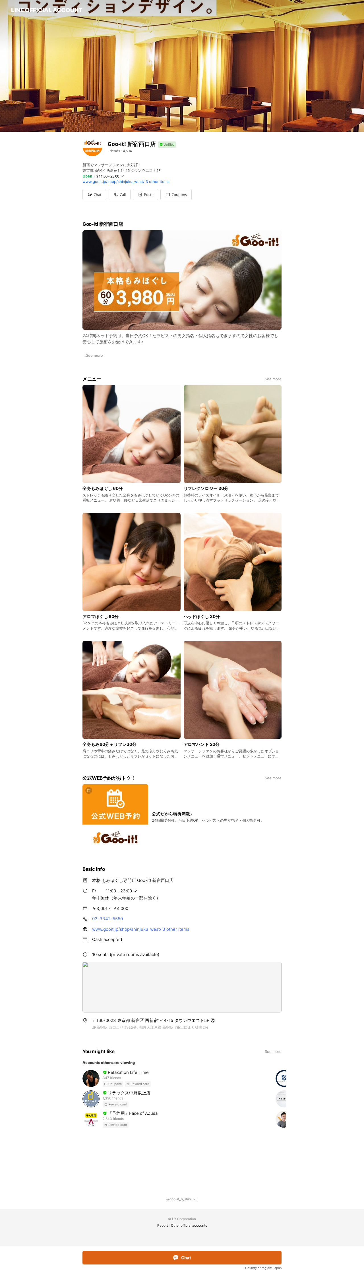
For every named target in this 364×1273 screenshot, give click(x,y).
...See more (92, 355)
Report (162, 1225)
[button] (145, 194)
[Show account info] (167, 144)
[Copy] (212, 1020)
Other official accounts (189, 1225)
